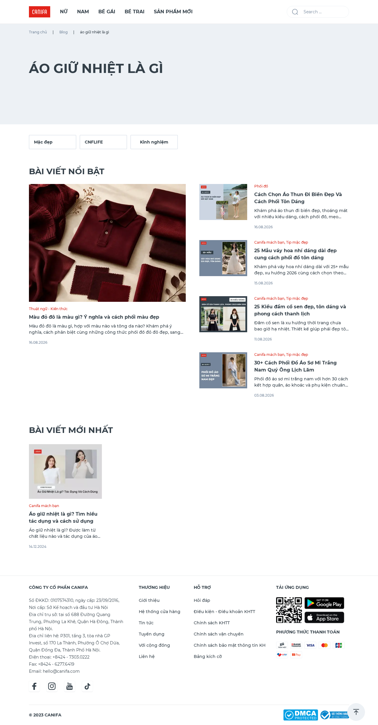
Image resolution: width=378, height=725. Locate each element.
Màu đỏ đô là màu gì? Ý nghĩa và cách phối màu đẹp (94, 317)
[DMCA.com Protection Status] (301, 714)
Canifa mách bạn (269, 242)
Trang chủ (38, 32)
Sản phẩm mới (173, 11)
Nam (83, 11)
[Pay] (334, 714)
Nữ (64, 11)
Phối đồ (261, 186)
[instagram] (52, 686)
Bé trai (134, 11)
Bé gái (106, 11)
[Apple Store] (324, 618)
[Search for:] (318, 12)
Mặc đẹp (43, 142)
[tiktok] (87, 686)
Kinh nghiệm (154, 142)
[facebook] (34, 686)
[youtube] (69, 686)
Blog (63, 32)
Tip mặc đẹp (297, 242)
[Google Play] (324, 603)
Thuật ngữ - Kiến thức (48, 309)
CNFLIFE (94, 142)
